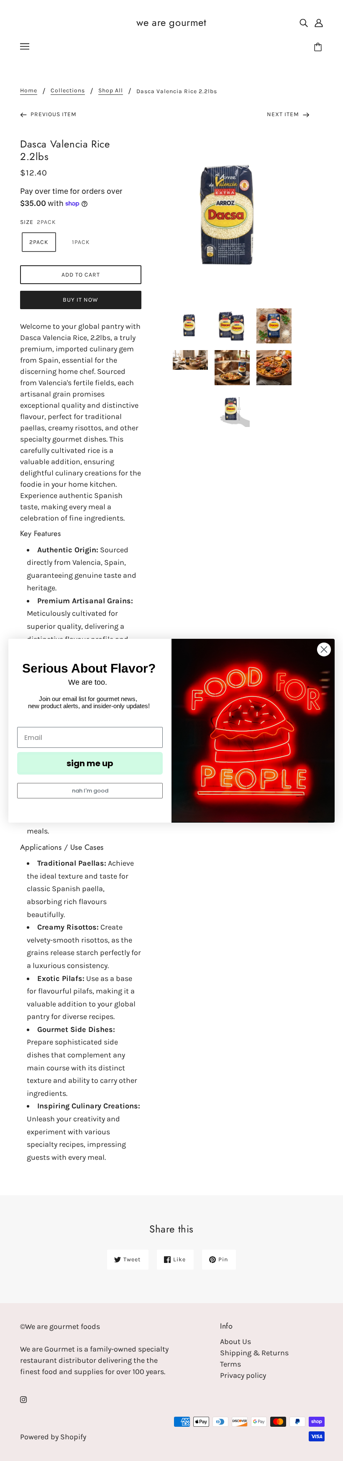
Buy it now (80, 299)
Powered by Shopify (53, 1436)
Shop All (110, 91)
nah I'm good (90, 791)
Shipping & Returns (254, 1352)
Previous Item (53, 114)
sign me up (90, 763)
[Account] (318, 22)
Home (28, 91)
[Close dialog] (324, 649)
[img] (303, 22)
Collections (68, 91)
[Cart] (319, 48)
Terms (230, 1364)
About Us (235, 1341)
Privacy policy (243, 1375)
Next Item (284, 114)
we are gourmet (171, 22)
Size (26, 222)
